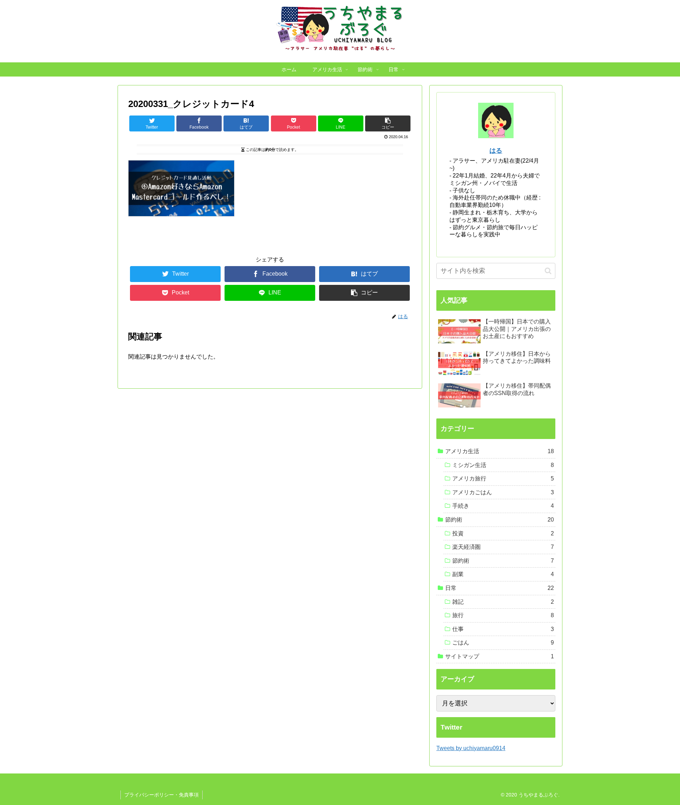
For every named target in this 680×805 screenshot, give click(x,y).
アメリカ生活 (499, 451)
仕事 (503, 629)
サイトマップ (499, 656)
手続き (503, 506)
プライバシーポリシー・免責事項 (161, 795)
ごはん (503, 643)
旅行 (503, 615)
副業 (503, 574)
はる (495, 150)
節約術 (499, 520)
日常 (499, 588)
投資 (503, 533)
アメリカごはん (503, 492)
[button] (548, 271)
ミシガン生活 (503, 465)
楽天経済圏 (503, 547)
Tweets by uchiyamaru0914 (470, 748)
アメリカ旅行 (503, 478)
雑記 (503, 602)
